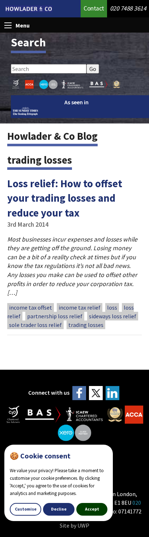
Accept (92, 509)
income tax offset (30, 307)
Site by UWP (74, 525)
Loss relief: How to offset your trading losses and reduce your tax (64, 198)
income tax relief (80, 307)
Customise (26, 509)
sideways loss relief (112, 316)
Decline (59, 509)
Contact (94, 8)
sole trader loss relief (35, 324)
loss (112, 307)
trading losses (85, 324)
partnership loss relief (54, 316)
